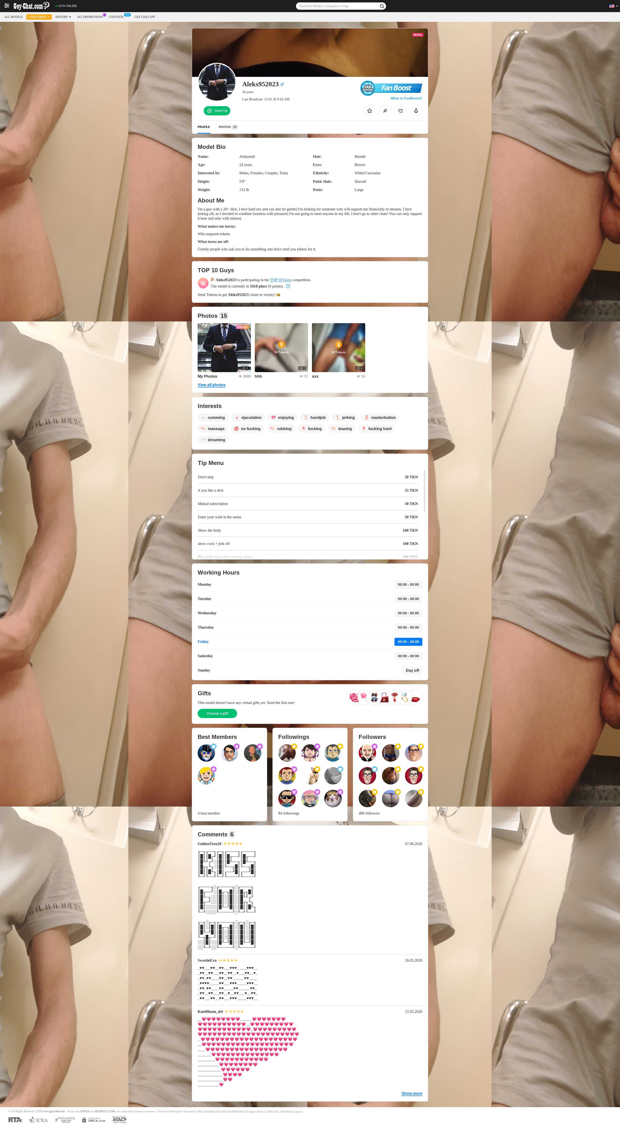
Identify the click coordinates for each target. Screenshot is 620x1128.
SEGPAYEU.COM (105, 1111)
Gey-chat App (144, 17)
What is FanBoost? (406, 98)
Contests (116, 17)
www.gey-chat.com (53, 1111)
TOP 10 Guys (280, 280)
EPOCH (84, 1111)
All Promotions (90, 17)
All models (13, 17)
